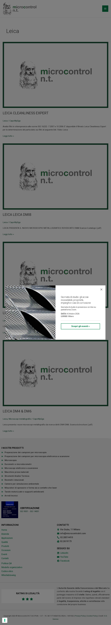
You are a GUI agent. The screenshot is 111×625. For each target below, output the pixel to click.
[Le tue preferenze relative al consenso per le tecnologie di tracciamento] (4, 620)
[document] (55, 312)
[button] (101, 289)
